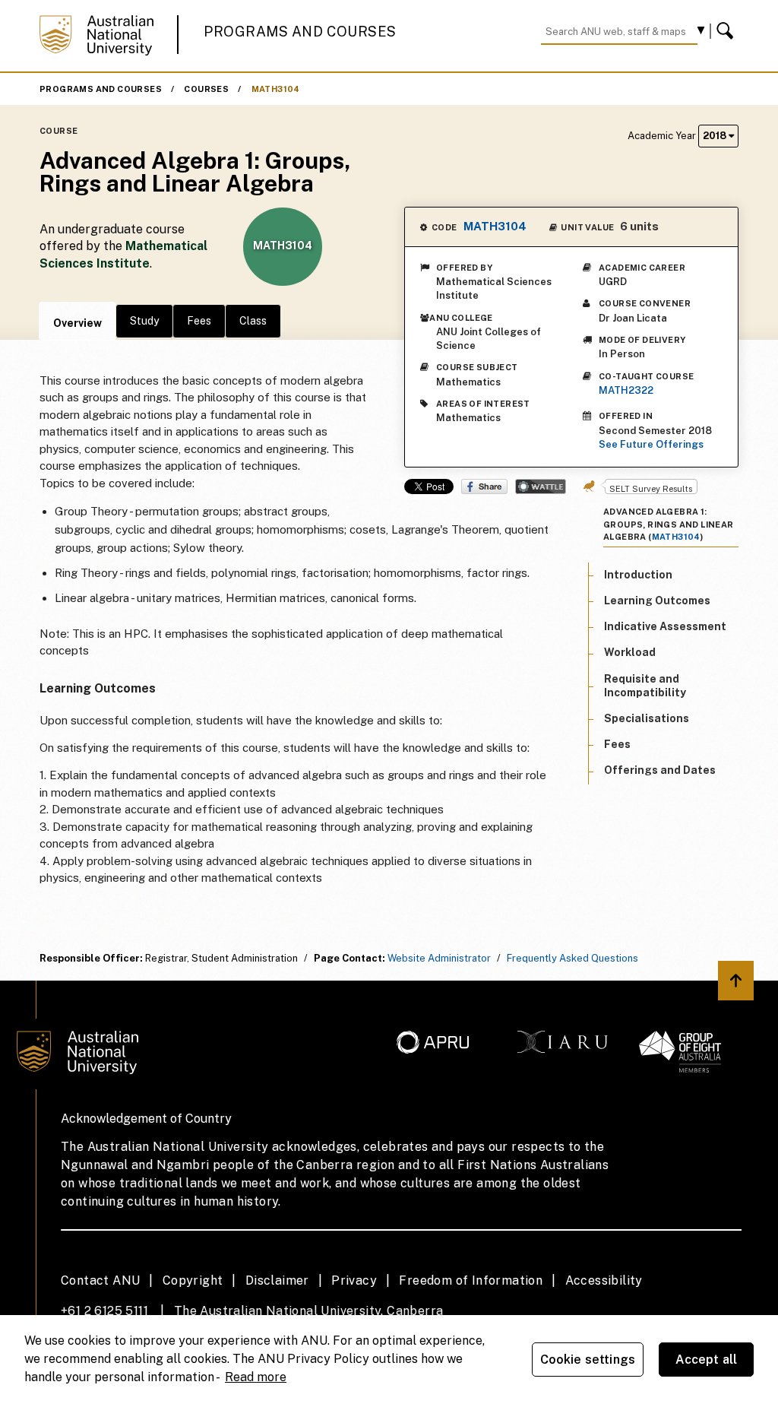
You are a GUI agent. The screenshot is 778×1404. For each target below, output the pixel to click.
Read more (255, 1377)
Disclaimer (277, 1280)
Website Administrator (439, 958)
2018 (716, 135)
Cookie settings (587, 1359)
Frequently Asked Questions (572, 958)
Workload (630, 652)
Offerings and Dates (660, 770)
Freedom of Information (470, 1280)
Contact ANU (100, 1280)
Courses (206, 88)
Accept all (706, 1359)
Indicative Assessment (665, 626)
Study (144, 321)
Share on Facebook (484, 486)
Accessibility (604, 1280)
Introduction (638, 575)
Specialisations (646, 718)
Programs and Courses (300, 32)
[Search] (727, 31)
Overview (77, 323)
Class (253, 321)
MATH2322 (626, 390)
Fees (199, 321)
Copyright (193, 1280)
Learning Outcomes (657, 600)
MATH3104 (275, 88)
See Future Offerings (651, 444)
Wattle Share (540, 486)
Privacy (354, 1280)
